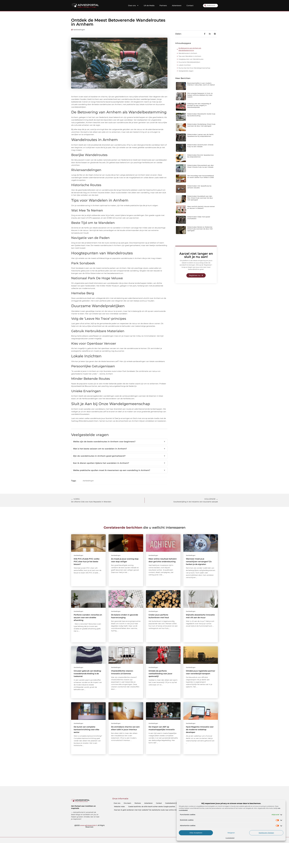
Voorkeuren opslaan (266, 833)
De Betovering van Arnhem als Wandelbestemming (189, 49)
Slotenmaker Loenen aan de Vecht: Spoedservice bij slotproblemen (200, 135)
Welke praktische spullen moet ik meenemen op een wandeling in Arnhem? (119, 470)
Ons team (127, 803)
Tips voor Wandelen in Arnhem (189, 56)
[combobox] (210, 5)
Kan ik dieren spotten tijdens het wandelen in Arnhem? (119, 463)
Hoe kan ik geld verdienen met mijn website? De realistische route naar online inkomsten (148, 810)
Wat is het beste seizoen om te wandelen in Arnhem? (119, 449)
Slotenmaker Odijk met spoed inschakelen (198, 217)
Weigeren (231, 833)
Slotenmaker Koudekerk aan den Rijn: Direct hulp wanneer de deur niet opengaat (200, 198)
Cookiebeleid (230, 838)
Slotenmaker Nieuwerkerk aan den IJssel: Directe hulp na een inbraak (200, 166)
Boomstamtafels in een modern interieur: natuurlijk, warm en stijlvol (201, 84)
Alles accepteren (196, 833)
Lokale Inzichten (184, 65)
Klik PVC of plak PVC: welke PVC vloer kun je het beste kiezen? (86, 561)
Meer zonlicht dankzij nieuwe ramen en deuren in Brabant (201, 207)
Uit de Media (149, 5)
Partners (163, 5)
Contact (189, 5)
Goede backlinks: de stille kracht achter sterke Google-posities (151, 806)
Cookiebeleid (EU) (171, 803)
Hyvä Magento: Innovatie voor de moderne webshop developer (200, 729)
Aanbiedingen (79, 30)
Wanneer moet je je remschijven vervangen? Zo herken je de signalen (199, 561)
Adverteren (176, 5)
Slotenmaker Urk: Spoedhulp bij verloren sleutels (199, 187)
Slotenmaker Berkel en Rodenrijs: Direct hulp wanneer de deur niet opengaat (200, 228)
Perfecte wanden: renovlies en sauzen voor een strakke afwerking (88, 617)
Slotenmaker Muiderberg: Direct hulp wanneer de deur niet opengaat (201, 125)
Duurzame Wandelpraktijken (189, 62)
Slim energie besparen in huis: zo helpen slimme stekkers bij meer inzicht (200, 95)
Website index (119, 806)
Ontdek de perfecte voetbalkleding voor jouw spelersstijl (160, 673)
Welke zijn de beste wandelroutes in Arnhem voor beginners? (119, 441)
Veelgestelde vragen (185, 71)
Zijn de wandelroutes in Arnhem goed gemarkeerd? (119, 456)
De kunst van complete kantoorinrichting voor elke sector (86, 729)
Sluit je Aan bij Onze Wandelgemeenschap (194, 68)
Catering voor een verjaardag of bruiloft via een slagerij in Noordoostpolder (199, 105)
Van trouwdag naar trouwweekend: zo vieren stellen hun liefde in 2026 (200, 176)
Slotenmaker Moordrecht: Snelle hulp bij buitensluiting (201, 115)
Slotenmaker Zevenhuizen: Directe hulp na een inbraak (200, 145)
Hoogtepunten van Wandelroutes (190, 59)
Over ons (132, 5)
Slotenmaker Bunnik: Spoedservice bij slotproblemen (200, 156)
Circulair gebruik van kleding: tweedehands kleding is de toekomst (87, 673)
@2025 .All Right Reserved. (89, 826)
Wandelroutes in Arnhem (187, 53)
